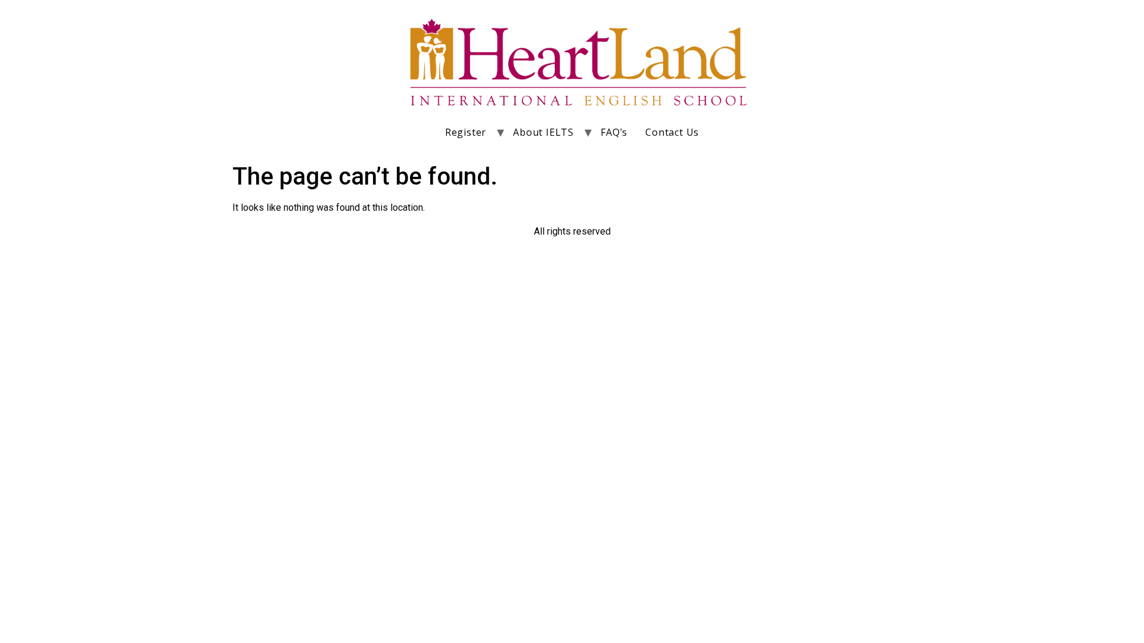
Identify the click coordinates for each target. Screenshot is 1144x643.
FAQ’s (614, 132)
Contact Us (672, 132)
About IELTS (543, 132)
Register (465, 132)
